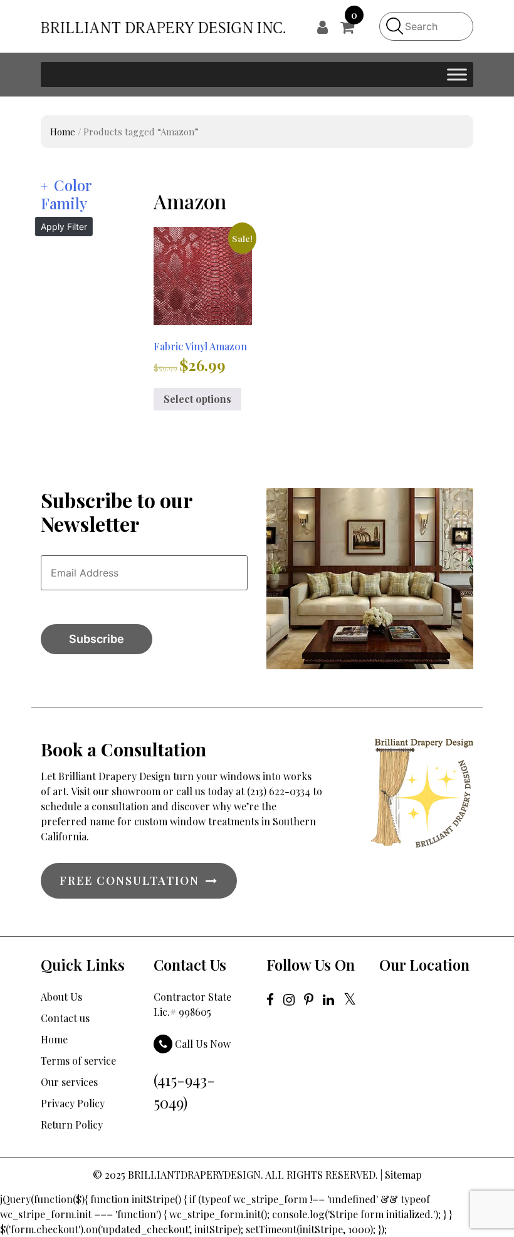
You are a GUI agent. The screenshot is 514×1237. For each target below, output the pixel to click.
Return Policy (72, 1124)
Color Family (66, 194)
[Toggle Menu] (457, 74)
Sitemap (403, 1174)
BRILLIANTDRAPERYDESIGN (194, 1174)
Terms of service (78, 1060)
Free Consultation (129, 880)
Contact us (65, 1018)
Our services (69, 1081)
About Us (61, 996)
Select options (197, 398)
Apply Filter (64, 226)
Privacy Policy (73, 1103)
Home (62, 131)
